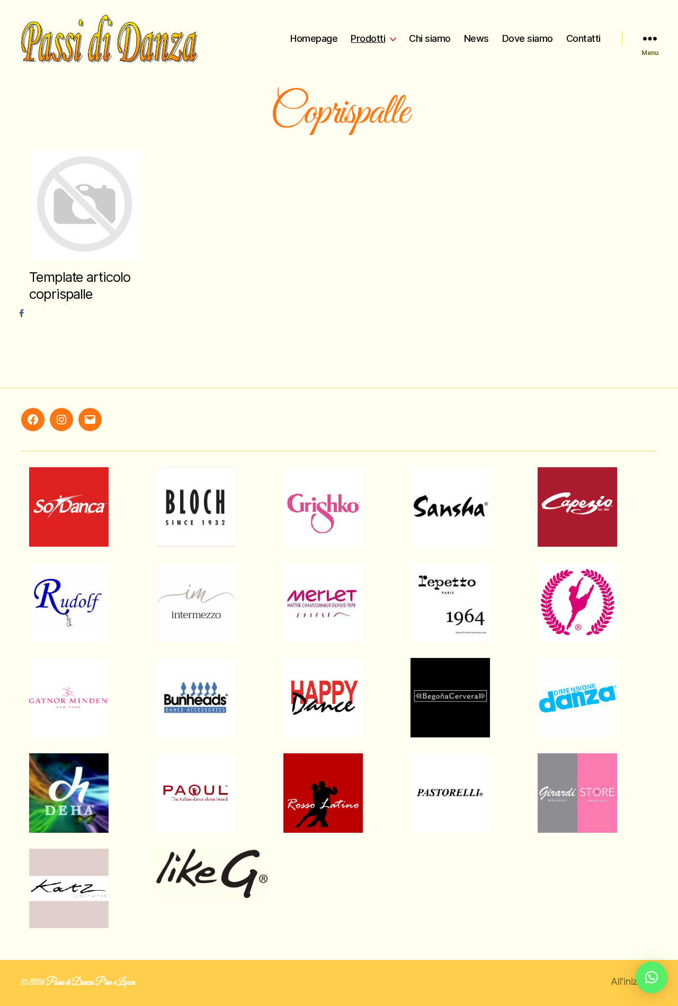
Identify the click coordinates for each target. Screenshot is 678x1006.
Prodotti (368, 38)
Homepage (313, 38)
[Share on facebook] (23, 313)
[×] (651, 977)
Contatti (583, 38)
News (476, 38)
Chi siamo (430, 38)
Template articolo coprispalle (79, 285)
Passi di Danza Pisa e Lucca (90, 983)
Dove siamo (527, 38)
